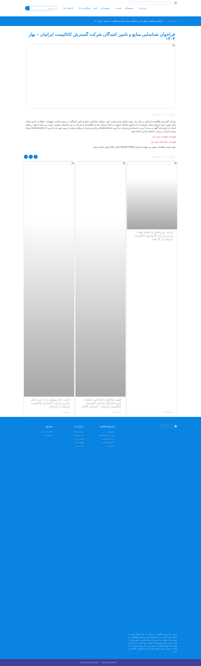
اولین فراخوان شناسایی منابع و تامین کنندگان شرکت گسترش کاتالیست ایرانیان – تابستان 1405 (101, 403)
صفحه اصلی (172, 21)
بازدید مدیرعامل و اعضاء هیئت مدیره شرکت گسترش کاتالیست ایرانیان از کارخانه (153, 236)
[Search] (27, 8)
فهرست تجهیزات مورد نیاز (164, 136)
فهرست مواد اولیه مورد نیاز (163, 142)
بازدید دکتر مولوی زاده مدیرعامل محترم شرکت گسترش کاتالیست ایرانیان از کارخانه (50, 403)
